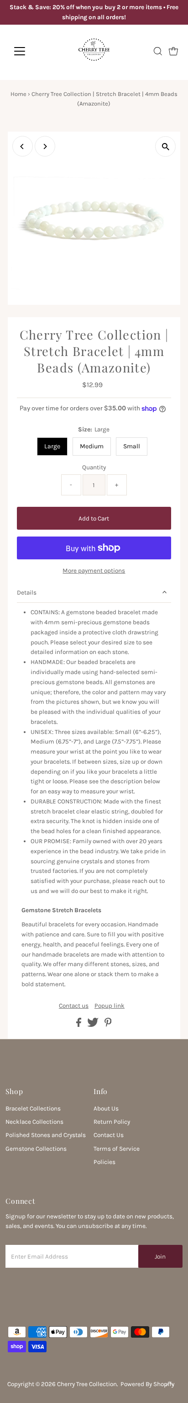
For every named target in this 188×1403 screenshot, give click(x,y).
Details (27, 592)
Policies (104, 1162)
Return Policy (112, 1121)
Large (52, 446)
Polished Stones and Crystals (45, 1135)
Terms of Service (117, 1148)
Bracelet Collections (33, 1108)
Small (131, 446)
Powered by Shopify (147, 1384)
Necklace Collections (34, 1121)
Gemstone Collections (36, 1148)
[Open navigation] (28, 51)
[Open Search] (158, 51)
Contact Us (109, 1135)
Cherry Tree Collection (87, 1384)
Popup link (109, 1006)
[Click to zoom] (165, 146)
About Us (106, 1108)
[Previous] (22, 146)
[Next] (45, 146)
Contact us (74, 1006)
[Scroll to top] (170, 1385)
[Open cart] (173, 51)
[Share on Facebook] (79, 1024)
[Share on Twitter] (93, 1024)
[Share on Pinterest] (108, 1024)
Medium (92, 446)
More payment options (94, 570)
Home (18, 93)
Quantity (94, 467)
